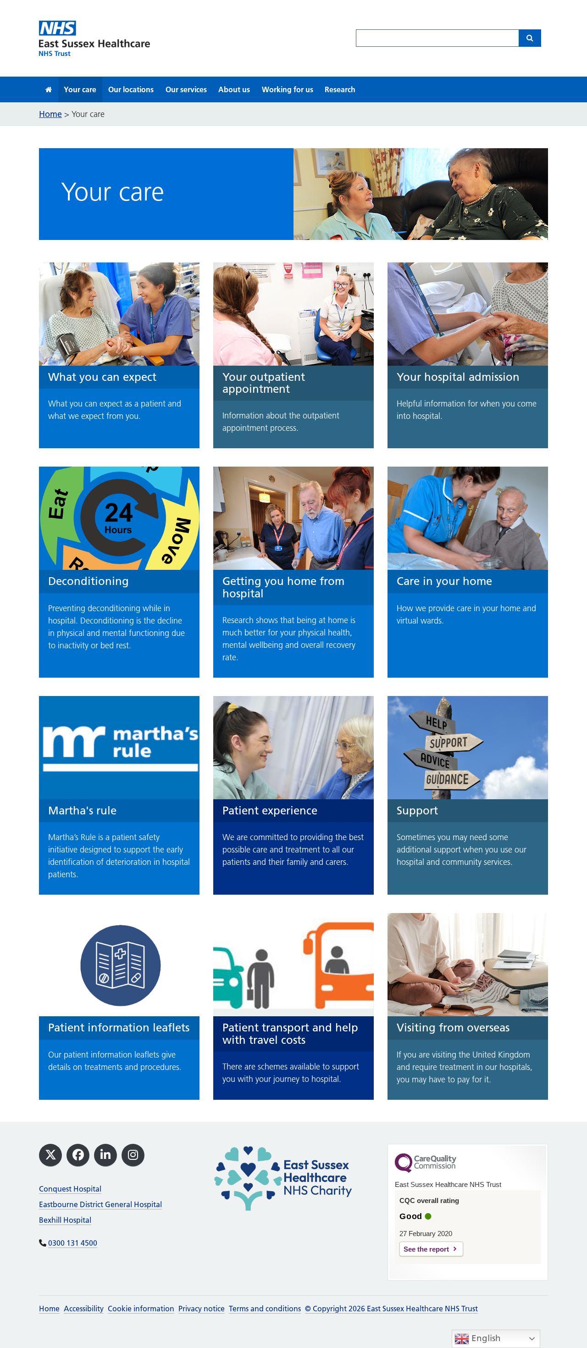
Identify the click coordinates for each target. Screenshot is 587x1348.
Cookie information (141, 1308)
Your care (80, 89)
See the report (426, 1249)
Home (49, 1308)
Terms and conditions (265, 1308)
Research (340, 89)
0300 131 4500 (72, 1243)
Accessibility (84, 1308)
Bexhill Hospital (65, 1220)
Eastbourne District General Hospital (100, 1204)
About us (234, 89)
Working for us (287, 89)
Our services (186, 89)
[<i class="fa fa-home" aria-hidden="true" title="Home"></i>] (48, 89)
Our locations (131, 89)
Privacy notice (201, 1308)
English (485, 1338)
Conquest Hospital (70, 1188)
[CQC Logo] (425, 1170)
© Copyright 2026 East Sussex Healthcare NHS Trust (391, 1308)
